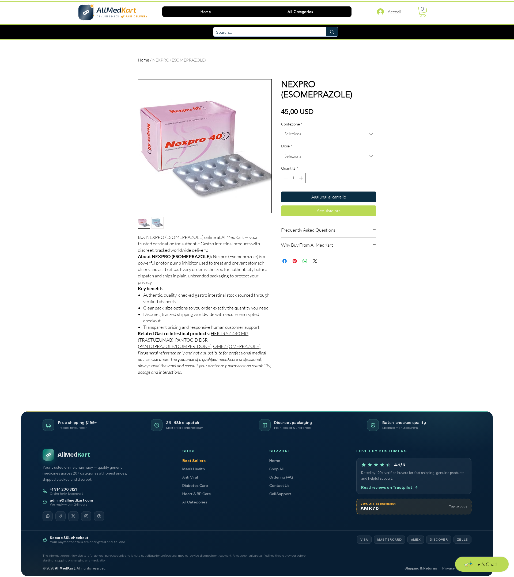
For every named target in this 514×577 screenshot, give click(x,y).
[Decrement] (285, 178)
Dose (286, 146)
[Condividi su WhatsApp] (305, 261)
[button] (300, 11)
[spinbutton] (293, 178)
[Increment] (301, 178)
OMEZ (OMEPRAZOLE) (236, 346)
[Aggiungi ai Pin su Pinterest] (295, 261)
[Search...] (332, 31)
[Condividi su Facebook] (284, 261)
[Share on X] (315, 261)
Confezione (292, 124)
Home (143, 60)
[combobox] (328, 134)
